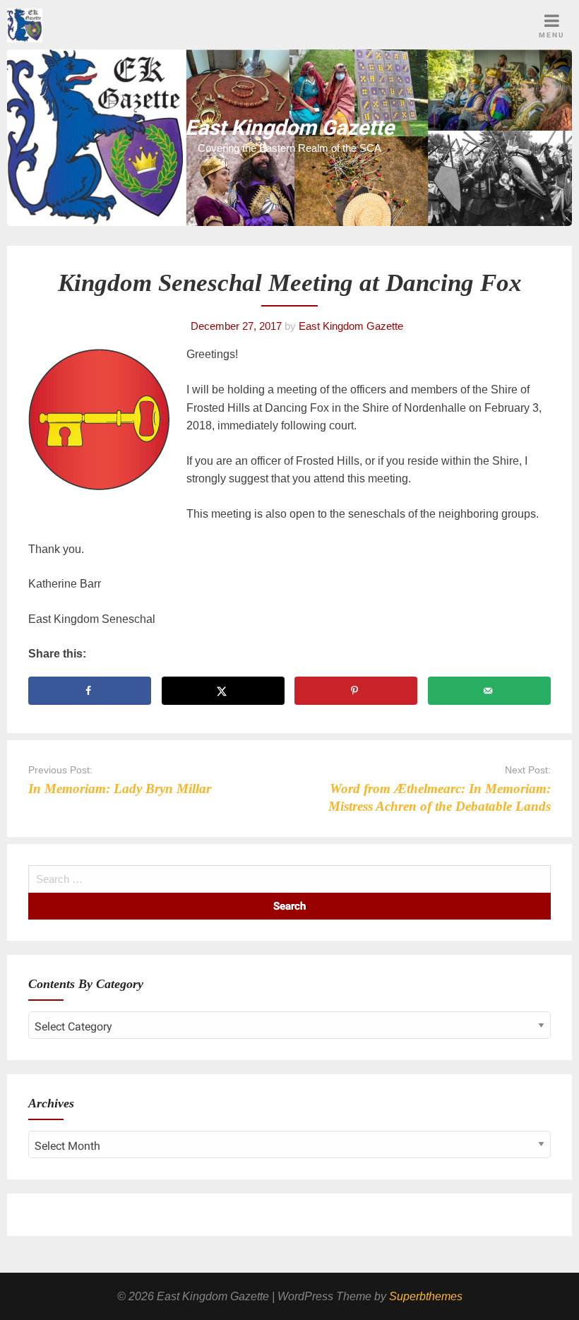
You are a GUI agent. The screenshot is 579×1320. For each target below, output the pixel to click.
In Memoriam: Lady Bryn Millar (119, 788)
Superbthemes (425, 1296)
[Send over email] (489, 691)
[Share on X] (223, 691)
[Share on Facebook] (89, 691)
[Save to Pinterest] (355, 691)
